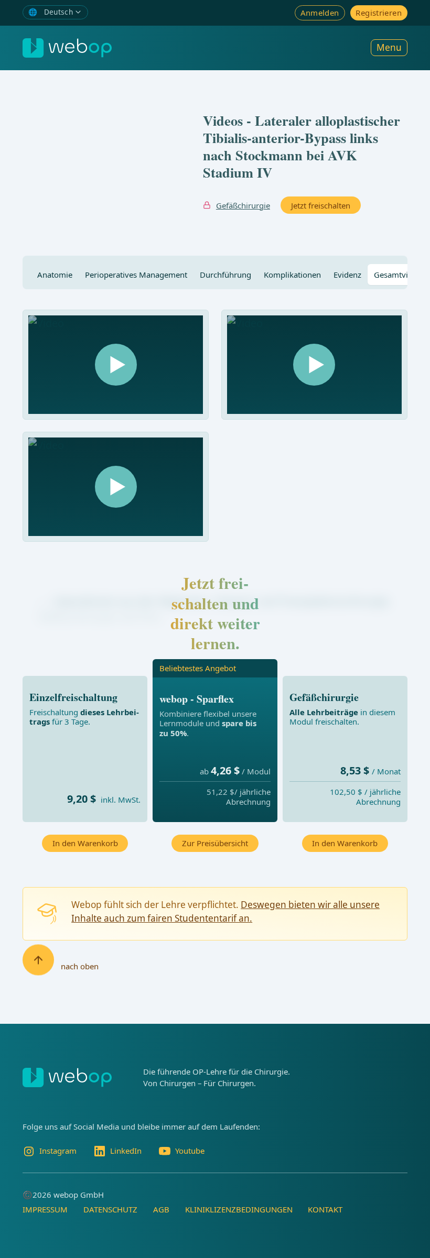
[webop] (67, 48)
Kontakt (325, 1209)
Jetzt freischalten (320, 205)
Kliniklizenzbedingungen (239, 1209)
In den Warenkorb (85, 843)
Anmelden (319, 12)
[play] (116, 365)
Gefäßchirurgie (243, 205)
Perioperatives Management (136, 274)
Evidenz (347, 274)
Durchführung (225, 274)
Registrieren (379, 12)
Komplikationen (292, 274)
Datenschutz (110, 1209)
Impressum (45, 1209)
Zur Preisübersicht (215, 843)
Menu (389, 47)
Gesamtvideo (398, 274)
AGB (161, 1209)
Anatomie (54, 274)
